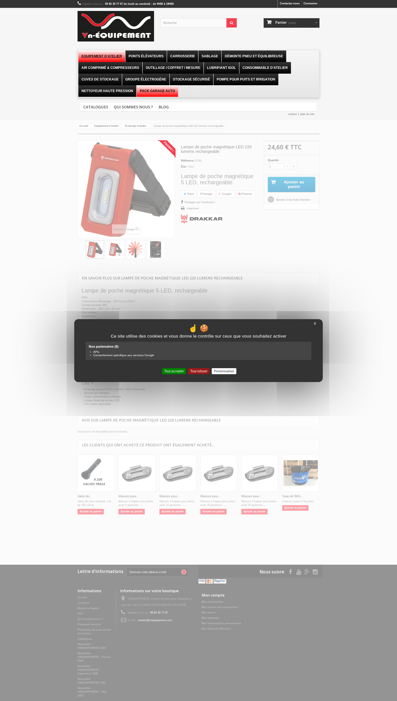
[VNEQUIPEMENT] (116, 26)
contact (292, 114)
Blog (164, 106)
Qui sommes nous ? (133, 106)
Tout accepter (174, 371)
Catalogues (95, 106)
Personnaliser (224, 371)
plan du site (307, 114)
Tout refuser (198, 371)
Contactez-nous (290, 3)
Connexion (310, 3)
